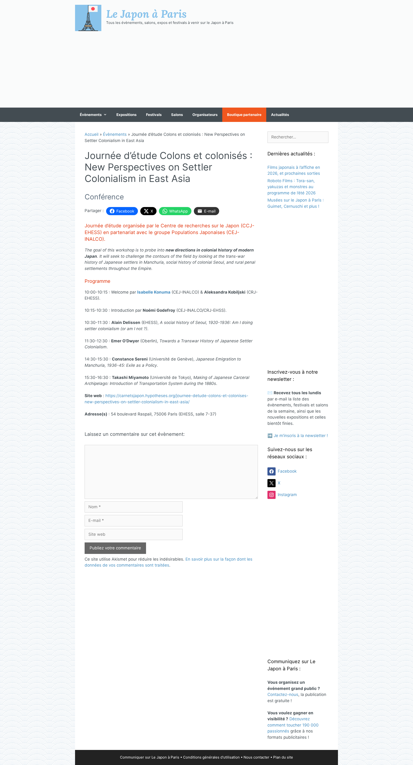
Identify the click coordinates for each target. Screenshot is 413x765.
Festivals (154, 114)
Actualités (280, 114)
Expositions (126, 114)
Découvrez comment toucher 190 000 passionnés (293, 724)
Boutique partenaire (244, 114)
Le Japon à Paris (146, 14)
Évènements (91, 114)
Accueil (91, 134)
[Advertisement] (206, 69)
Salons (177, 114)
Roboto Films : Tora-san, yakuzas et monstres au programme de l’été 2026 (291, 186)
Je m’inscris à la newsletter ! (301, 435)
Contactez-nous (282, 694)
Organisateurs (204, 114)
